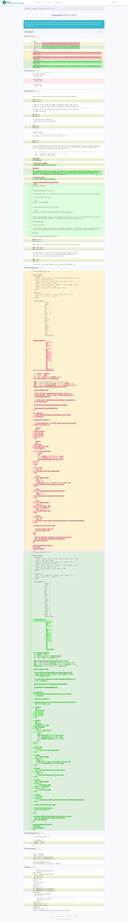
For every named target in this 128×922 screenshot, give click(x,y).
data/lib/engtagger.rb (31, 848)
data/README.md (30, 91)
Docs (75, 916)
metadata (28, 867)
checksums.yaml (30, 36)
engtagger (34, 9)
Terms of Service (60, 916)
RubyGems (27, 9)
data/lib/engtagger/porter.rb (32, 267)
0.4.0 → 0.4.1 (50, 9)
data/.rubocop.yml (30, 70)
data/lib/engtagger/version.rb (33, 833)
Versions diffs (42, 9)
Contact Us (52, 916)
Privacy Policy (69, 916)
